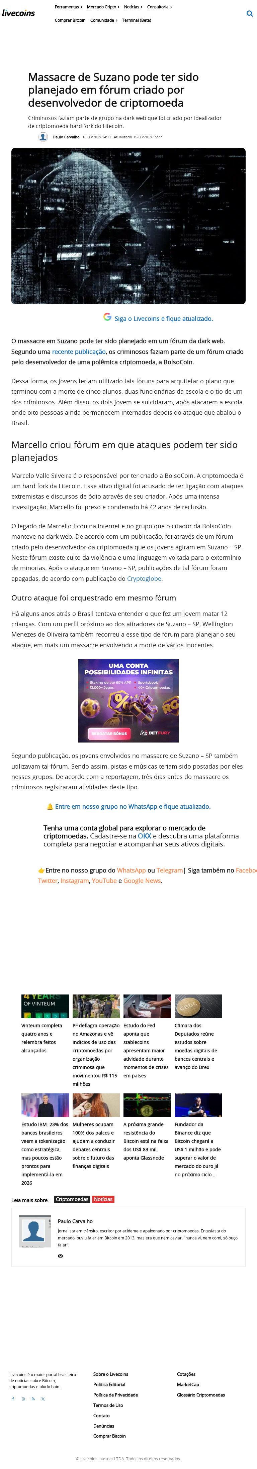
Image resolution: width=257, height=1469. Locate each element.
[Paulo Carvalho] (45, 137)
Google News (142, 881)
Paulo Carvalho (66, 136)
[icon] (250, 14)
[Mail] (60, 1254)
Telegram (170, 870)
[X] (43, 1399)
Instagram (75, 881)
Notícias (103, 1199)
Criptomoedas (72, 1199)
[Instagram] (23, 1399)
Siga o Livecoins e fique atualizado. (164, 318)
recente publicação (79, 352)
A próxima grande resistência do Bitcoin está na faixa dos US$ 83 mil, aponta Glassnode (146, 1141)
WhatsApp (131, 870)
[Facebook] (13, 1399)
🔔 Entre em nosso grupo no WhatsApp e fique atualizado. (128, 806)
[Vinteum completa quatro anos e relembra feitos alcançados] (45, 1006)
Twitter (48, 881)
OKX (144, 835)
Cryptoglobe (144, 578)
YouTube (104, 881)
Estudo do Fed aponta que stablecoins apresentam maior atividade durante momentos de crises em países (146, 1050)
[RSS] (33, 1399)
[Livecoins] (18, 14)
